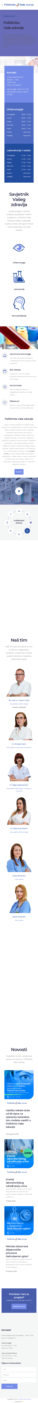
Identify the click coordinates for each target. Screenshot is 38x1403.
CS (22, 1401)
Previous (17, 1013)
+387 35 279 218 (6, 1358)
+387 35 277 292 (6, 1348)
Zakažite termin (19, 1306)
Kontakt (19, 472)
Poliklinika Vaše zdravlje (24, 1399)
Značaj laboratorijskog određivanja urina (16, 1182)
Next (20, 1013)
